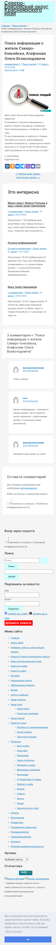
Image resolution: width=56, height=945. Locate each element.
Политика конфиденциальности (27, 846)
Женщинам (23, 755)
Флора (20, 803)
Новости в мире (19, 666)
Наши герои (23, 708)
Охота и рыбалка (19, 695)
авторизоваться (28, 488)
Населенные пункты (21, 680)
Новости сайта (18, 671)
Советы (21, 793)
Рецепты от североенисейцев (32, 727)
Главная (15, 638)
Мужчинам (22, 774)
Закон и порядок (25, 760)
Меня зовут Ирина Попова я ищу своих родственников (27, 204)
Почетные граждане (27, 713)
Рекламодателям (20, 832)
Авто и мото (23, 746)
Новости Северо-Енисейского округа (30, 656)
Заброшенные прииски (23, 685)
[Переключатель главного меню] (11, 19)
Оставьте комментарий (19, 248)
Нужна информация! (22, 242)
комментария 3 (12, 64)
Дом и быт (22, 750)
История (15, 675)
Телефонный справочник (24, 827)
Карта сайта (17, 642)
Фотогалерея (17, 817)
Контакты (15, 841)
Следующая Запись (28, 177)
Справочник (17, 822)
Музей (14, 690)
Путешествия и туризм (29, 779)
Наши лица (16, 704)
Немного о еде (18, 723)
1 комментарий (15, 211)
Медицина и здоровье (28, 770)
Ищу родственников (22, 287)
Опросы (15, 813)
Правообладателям (21, 837)
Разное (20, 789)
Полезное (16, 741)
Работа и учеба (25, 784)
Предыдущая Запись (28, 174)
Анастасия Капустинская (33, 368)
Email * (8, 599)
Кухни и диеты (24, 732)
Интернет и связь (26, 765)
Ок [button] (28, 939)
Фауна (20, 798)
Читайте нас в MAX (18, 614)
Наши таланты (18, 699)
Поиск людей (29, 64)
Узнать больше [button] (13, 931)
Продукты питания (26, 737)
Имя (7, 590)
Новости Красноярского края (26, 661)
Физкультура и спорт (28, 808)
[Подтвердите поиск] (43, 561)
